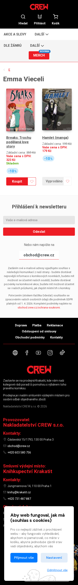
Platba (36, 325)
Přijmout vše (24, 557)
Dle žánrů (13, 46)
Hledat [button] (23, 23)
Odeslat (39, 232)
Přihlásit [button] (40, 23)
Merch (41, 54)
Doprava (21, 325)
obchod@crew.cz (39, 255)
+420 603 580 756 (19, 452)
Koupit (17, 181)
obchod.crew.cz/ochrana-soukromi (39, 307)
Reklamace (55, 325)
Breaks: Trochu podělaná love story (18, 142)
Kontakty (56, 337)
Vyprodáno (54, 181)
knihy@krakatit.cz (19, 492)
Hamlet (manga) (55, 137)
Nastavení (54, 557)
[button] (41, 34)
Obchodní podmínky (30, 337)
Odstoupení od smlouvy (39, 331)
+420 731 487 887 (19, 498)
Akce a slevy (15, 34)
